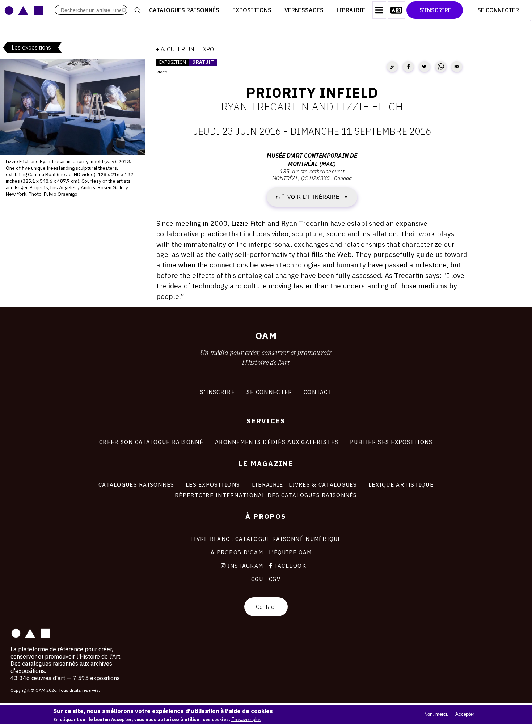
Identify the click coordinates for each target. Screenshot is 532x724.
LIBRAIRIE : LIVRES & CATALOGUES (304, 484)
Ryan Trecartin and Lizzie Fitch (312, 106)
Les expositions (31, 47)
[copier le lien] (392, 66)
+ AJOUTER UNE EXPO (185, 49)
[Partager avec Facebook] (408, 66)
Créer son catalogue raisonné (151, 441)
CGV (274, 579)
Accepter (464, 714)
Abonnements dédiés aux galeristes (276, 441)
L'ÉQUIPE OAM (290, 552)
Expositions (251, 10)
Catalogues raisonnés (184, 10)
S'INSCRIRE (217, 391)
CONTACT (318, 391)
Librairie (351, 10)
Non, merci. (436, 714)
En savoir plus (246, 719)
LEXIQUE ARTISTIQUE (401, 484)
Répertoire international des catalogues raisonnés (266, 495)
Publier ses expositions (391, 441)
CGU (257, 579)
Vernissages (304, 10)
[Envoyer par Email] (456, 66)
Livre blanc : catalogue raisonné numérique (266, 538)
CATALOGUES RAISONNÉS (136, 484)
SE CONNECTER (269, 391)
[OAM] (23, 10)
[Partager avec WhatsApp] (440, 66)
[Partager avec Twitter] (424, 66)
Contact (266, 606)
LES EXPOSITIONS (213, 484)
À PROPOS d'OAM (237, 552)
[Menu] (379, 10)
